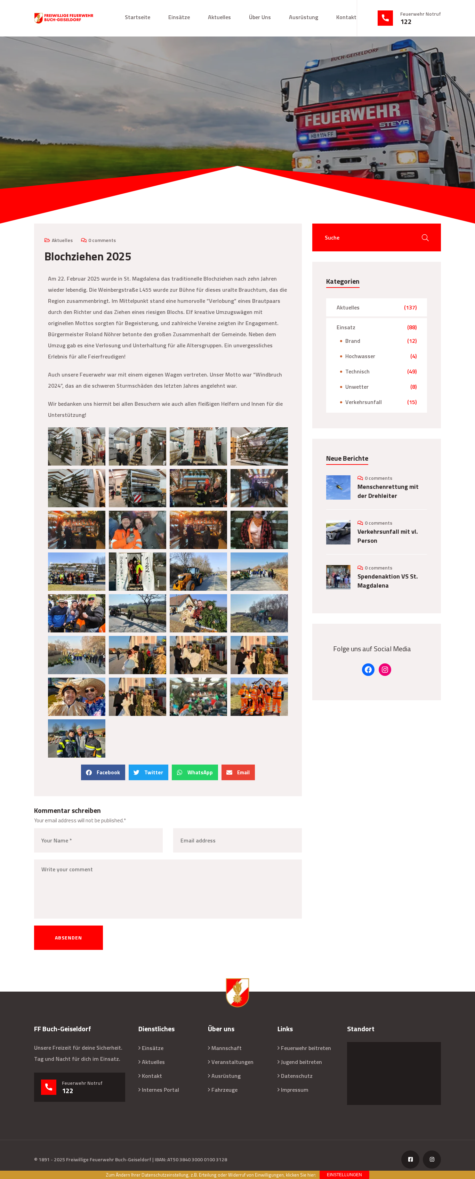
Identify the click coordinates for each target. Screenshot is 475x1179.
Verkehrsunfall (363, 402)
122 (406, 21)
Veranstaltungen (232, 1062)
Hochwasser (360, 356)
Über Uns (260, 17)
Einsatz (346, 327)
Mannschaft (226, 1048)
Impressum (294, 1089)
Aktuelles (219, 17)
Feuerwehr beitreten (306, 1048)
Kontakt (346, 17)
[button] (103, 772)
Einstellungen (344, 1174)
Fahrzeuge (224, 1089)
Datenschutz (297, 1076)
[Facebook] (368, 669)
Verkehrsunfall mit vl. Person (387, 536)
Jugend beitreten (301, 1062)
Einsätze (179, 17)
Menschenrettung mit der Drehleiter (388, 491)
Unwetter (357, 386)
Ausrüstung (303, 17)
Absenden (68, 937)
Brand (352, 341)
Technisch (357, 371)
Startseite (137, 17)
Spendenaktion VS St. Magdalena (387, 581)
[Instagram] (385, 669)
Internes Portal (160, 1089)
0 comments (102, 240)
